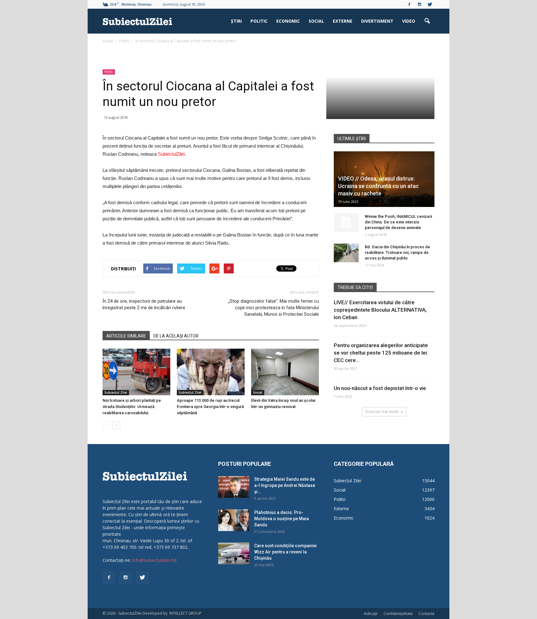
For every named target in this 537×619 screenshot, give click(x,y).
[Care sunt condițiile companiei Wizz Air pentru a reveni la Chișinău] (233, 553)
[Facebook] (409, 4)
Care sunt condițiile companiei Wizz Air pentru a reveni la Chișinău (285, 552)
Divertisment (377, 21)
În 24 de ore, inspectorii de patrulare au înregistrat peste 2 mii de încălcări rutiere (144, 304)
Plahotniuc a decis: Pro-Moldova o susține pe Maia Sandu (281, 518)
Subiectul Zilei (115, 392)
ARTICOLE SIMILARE (126, 335)
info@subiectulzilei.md (154, 560)
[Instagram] (419, 4)
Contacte (426, 613)
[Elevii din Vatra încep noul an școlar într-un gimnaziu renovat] (285, 372)
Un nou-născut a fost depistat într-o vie (380, 388)
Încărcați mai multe (382, 411)
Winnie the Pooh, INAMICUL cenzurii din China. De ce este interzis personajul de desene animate (398, 222)
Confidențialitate (398, 613)
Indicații (371, 613)
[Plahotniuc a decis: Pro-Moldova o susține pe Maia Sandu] (233, 520)
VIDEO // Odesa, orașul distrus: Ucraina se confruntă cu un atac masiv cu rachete (378, 186)
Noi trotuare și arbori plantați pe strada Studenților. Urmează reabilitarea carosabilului (132, 406)
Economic (288, 21)
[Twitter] (429, 4)
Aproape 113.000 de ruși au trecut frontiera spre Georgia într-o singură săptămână (210, 406)
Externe (342, 21)
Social (316, 21)
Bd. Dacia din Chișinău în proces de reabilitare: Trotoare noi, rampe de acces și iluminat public (397, 252)
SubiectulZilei (171, 154)
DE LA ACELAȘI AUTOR (176, 335)
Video (408, 21)
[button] (427, 21)
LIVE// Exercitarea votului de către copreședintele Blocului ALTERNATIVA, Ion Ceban (380, 309)
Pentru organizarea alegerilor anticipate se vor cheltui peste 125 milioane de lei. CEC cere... (381, 352)
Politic (259, 21)
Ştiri (236, 21)
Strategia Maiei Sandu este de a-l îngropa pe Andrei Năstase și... (284, 485)
